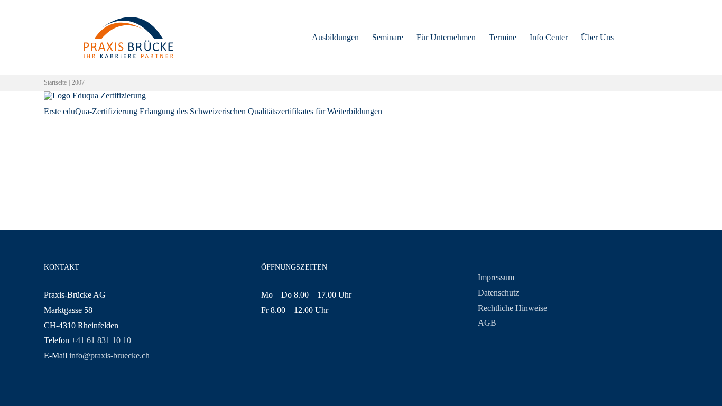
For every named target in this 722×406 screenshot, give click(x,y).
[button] (630, 37)
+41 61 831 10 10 (101, 340)
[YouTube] (295, 351)
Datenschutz (498, 292)
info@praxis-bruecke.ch (109, 355)
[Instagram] (280, 351)
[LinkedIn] (310, 351)
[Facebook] (265, 351)
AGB (487, 322)
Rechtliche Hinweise (512, 307)
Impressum (496, 277)
